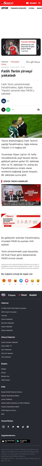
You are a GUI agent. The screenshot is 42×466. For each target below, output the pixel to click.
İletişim (3, 369)
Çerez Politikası (6, 399)
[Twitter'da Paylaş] (3, 110)
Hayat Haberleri (6, 326)
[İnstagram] (3, 427)
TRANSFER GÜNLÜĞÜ (18, 8)
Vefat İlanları (5, 380)
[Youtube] (18, 427)
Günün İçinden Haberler (9, 342)
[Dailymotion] (23, 427)
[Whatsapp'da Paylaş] (8, 110)
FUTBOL (32, 8)
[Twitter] (13, 427)
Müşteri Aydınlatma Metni (10, 396)
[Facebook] (8, 427)
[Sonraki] (38, 47)
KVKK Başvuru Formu (8, 410)
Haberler (4, 62)
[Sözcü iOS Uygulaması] (8, 441)
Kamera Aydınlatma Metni (10, 407)
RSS (2, 414)
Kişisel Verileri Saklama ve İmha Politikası (15, 403)
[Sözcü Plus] (33, 295)
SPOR (4, 8)
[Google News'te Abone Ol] (33, 62)
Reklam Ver (5, 376)
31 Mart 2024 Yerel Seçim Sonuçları (13, 308)
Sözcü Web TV (6, 346)
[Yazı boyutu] (38, 110)
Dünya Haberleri (7, 330)
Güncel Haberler (8, 337)
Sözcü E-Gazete (7, 353)
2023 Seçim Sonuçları (9, 312)
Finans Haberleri (7, 319)
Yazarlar (4, 315)
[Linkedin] (28, 427)
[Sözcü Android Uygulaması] (23, 441)
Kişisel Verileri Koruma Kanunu (11, 392)
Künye (3, 372)
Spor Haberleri (6, 349)
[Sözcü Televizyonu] (3, 295)
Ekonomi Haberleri (7, 323)
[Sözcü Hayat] (22, 295)
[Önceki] (4, 47)
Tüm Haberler (6, 357)
